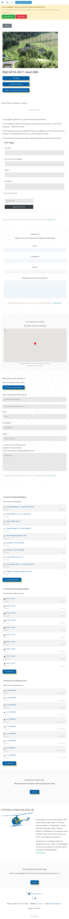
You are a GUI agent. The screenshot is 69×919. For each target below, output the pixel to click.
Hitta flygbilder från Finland (23, 2)
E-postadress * (35, 256)
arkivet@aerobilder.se (55, 903)
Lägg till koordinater (19, 207)
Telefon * (35, 267)
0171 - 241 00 (39, 903)
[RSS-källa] (34, 115)
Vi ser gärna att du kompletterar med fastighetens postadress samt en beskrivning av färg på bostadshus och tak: (19, 448)
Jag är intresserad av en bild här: (15, 395)
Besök (34, 882)
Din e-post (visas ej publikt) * (14, 159)
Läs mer (34, 792)
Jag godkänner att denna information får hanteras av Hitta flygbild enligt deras (30, 219)
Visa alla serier (9, 671)
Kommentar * (9, 181)
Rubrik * (7, 170)
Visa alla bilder (9, 763)
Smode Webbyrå (34, 916)
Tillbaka (7, 26)
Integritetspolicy (41, 852)
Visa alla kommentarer (12, 580)
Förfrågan (16, 78)
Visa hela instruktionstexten (13, 387)
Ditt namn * (8, 148)
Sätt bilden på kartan (16, 84)
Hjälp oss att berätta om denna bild (16, 90)
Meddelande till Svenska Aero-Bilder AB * (35, 278)
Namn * (35, 246)
